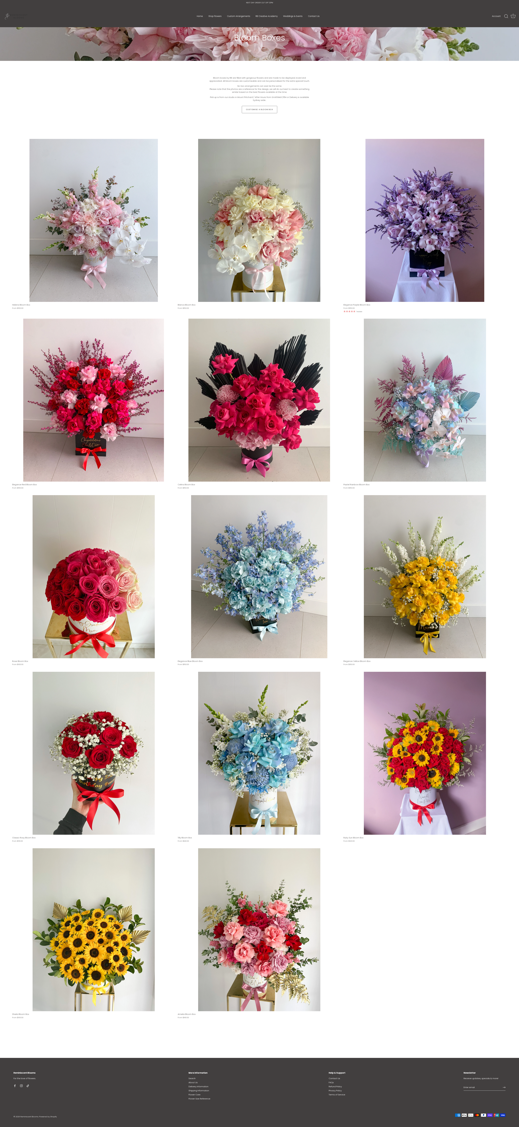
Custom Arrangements (238, 16)
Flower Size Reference (199, 1098)
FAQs (331, 1082)
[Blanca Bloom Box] (259, 220)
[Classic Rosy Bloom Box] (93, 753)
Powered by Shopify (48, 1117)
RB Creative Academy (267, 16)
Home (200, 16)
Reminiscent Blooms (29, 1117)
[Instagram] (21, 1085)
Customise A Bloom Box (259, 109)
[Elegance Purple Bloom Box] (424, 220)
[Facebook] (15, 1085)
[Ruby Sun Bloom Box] (424, 753)
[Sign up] (504, 1087)
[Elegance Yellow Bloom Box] (424, 576)
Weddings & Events (292, 16)
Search (192, 1078)
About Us (193, 1082)
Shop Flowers (215, 16)
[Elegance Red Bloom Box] (93, 400)
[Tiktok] (27, 1085)
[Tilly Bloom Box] (259, 753)
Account (496, 16)
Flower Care (194, 1094)
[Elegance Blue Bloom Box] (259, 576)
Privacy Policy (335, 1090)
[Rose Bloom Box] (93, 576)
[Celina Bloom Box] (259, 400)
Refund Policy (335, 1086)
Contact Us (314, 16)
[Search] (506, 16)
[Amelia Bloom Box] (259, 929)
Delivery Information (198, 1086)
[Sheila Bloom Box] (93, 929)
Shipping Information (199, 1090)
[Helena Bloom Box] (93, 220)
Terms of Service (337, 1094)
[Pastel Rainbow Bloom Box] (424, 400)
